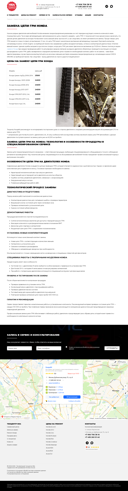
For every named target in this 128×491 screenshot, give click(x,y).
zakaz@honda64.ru (42, 8)
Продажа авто (12, 435)
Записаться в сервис (62, 15)
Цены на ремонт (28, 15)
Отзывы (78, 15)
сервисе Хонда (12, 49)
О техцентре (12, 15)
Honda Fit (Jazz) (51, 435)
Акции (88, 15)
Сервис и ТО (44, 15)
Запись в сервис (12, 430)
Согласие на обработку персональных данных (23, 472)
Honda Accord (51, 427)
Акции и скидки (12, 444)
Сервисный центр (13, 427)
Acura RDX (49, 450)
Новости (10, 441)
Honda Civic (50, 433)
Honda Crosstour (51, 441)
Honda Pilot (50, 438)
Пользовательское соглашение (18, 474)
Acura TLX (49, 453)
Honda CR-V (50, 430)
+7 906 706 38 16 (84, 4)
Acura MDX (49, 447)
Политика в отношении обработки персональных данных (26, 470)
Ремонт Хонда (12, 433)
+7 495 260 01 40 (83, 7)
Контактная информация (93, 427)
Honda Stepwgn (51, 444)
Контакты (98, 15)
